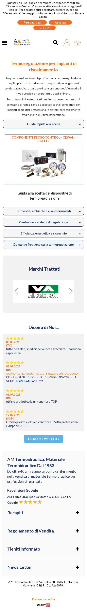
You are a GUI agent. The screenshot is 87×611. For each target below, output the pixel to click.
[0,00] (78, 42)
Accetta (60, 22)
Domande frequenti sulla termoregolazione (47, 244)
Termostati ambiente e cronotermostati (48, 211)
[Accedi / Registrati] (68, 42)
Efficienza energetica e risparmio (50, 233)
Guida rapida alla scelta (54, 124)
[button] (71, 291)
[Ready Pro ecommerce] (43, 605)
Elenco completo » (43, 439)
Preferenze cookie (43, 599)
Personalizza (32, 22)
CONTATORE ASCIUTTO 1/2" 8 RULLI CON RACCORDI (42, 373)
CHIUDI (44, 27)
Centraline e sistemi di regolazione (50, 222)
